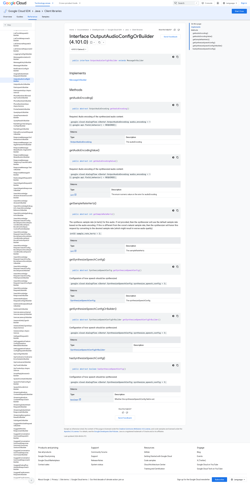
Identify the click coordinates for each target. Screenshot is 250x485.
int (72, 195)
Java (37, 11)
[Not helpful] (179, 30)
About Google (43, 479)
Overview (7, 16)
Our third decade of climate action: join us (107, 479)
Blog (199, 452)
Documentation (83, 30)
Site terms (64, 479)
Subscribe (219, 479)
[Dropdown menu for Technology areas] (53, 3)
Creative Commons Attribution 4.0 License (134, 429)
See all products (44, 452)
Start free (239, 11)
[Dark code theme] (173, 57)
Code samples (150, 460)
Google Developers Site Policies (106, 431)
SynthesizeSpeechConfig (82, 300)
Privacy (55, 479)
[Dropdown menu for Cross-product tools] (80, 3)
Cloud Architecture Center (154, 465)
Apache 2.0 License (71, 431)
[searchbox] (17, 25)
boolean (74, 399)
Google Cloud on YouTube (207, 465)
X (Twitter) (201, 460)
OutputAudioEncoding (81, 142)
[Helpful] (175, 30)
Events (200, 456)
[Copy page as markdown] (99, 42)
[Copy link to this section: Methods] (85, 90)
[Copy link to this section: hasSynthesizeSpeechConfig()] (107, 358)
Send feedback (170, 37)
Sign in (244, 3)
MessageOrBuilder (78, 80)
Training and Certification (154, 469)
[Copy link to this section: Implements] (88, 73)
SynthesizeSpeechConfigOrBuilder (87, 350)
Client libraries (53, 11)
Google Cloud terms (79, 479)
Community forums (99, 452)
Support (94, 456)
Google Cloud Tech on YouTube (210, 469)
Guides (20, 16)
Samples (45, 16)
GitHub (147, 452)
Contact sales (43, 465)
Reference (32, 16)
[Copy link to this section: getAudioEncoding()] (95, 98)
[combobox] (186, 3)
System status (97, 465)
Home (71, 30)
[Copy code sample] (177, 57)
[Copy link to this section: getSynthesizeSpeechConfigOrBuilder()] (119, 309)
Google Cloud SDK (19, 11)
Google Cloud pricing (46, 456)
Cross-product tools (68, 3)
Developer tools (98, 30)
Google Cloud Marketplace (49, 460)
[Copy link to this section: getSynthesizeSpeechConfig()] (107, 259)
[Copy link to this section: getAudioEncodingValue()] (102, 150)
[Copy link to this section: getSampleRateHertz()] (99, 203)
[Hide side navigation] (31, 480)
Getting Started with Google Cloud (158, 456)
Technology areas (42, 3)
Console (208, 3)
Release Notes (97, 460)
